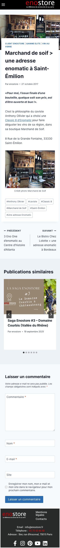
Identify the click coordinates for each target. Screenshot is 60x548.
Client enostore (14, 43)
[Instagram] (22, 543)
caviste (32, 201)
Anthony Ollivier (15, 201)
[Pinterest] (30, 543)
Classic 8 (46, 201)
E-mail (12, 459)
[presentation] (30, 296)
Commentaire (16, 397)
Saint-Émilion (37, 208)
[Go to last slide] (9, 314)
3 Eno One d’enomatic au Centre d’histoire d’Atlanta (14, 240)
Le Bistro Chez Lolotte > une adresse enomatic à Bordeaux (44, 240)
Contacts (41, 519)
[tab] (23, 352)
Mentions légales (41, 513)
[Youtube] (37, 543)
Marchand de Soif (16, 208)
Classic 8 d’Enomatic (18, 120)
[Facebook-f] (15, 543)
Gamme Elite (33, 43)
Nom (11, 443)
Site (9, 474)
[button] (3, 4)
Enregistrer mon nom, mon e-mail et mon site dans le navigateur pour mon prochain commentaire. (30, 487)
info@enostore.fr (34, 527)
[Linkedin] (45, 543)
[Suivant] (51, 314)
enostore (13, 84)
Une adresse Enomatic (19, 215)
